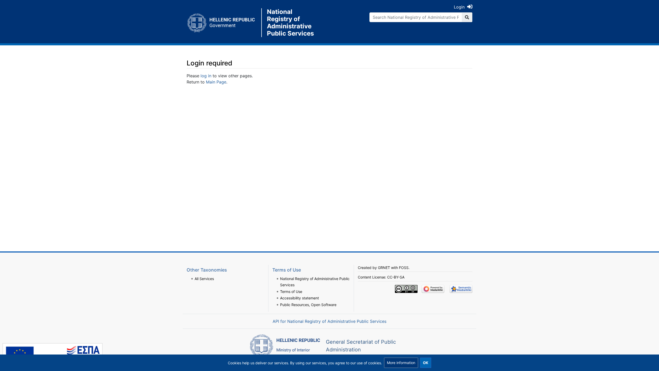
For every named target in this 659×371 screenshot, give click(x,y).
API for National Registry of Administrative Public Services (329, 321)
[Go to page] (467, 17)
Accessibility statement (299, 298)
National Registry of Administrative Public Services (290, 22)
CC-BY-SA (395, 277)
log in (206, 75)
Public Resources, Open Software (308, 304)
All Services (204, 278)
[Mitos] (224, 22)
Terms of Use (291, 291)
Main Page (216, 82)
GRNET (384, 267)
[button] (401, 363)
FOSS (404, 267)
